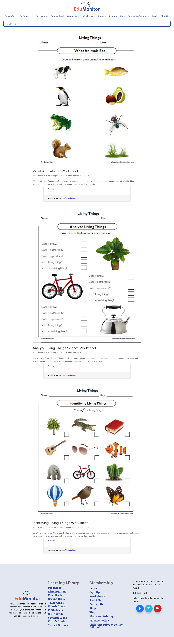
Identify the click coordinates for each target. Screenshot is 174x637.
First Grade (60, 175)
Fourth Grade (56, 606)
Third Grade (56, 602)
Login (155, 16)
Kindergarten (71, 527)
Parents (102, 16)
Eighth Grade (56, 621)
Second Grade (79, 175)
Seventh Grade (57, 617)
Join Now (51, 189)
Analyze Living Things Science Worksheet (64, 348)
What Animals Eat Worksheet (55, 171)
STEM (87, 175)
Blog (92, 612)
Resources (71, 16)
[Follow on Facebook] (140, 608)
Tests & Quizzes (58, 625)
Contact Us (96, 604)
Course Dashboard (137, 16)
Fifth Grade (55, 610)
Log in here (71, 198)
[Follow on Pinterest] (158, 608)
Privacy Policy (99, 620)
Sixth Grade (55, 614)
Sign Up (165, 16)
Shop (122, 16)
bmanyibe (39, 175)
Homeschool (57, 16)
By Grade (9, 16)
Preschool (54, 587)
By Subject (25, 16)
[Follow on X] (149, 608)
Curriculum (42, 16)
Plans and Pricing (101, 616)
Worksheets (89, 16)
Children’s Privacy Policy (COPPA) (106, 625)
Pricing (113, 16)
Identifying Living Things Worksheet (60, 523)
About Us (95, 600)
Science (69, 175)
